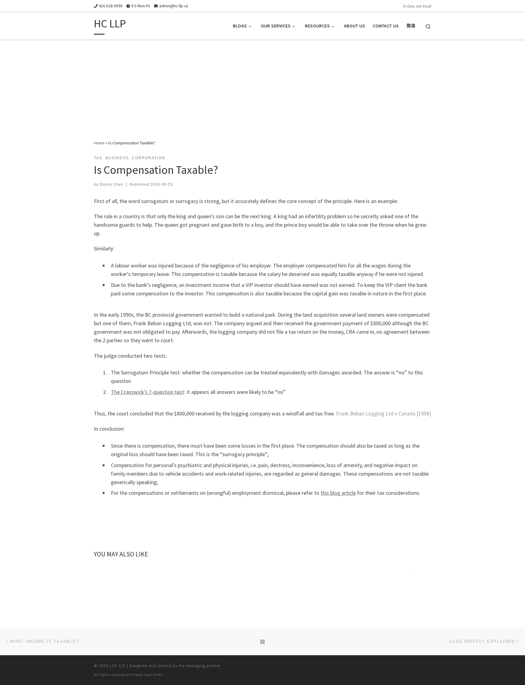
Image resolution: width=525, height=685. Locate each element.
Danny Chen (112, 184)
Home (99, 143)
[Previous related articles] (410, 571)
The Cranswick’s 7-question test (147, 391)
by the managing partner (197, 665)
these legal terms (148, 675)
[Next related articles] (424, 571)
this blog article (338, 492)
